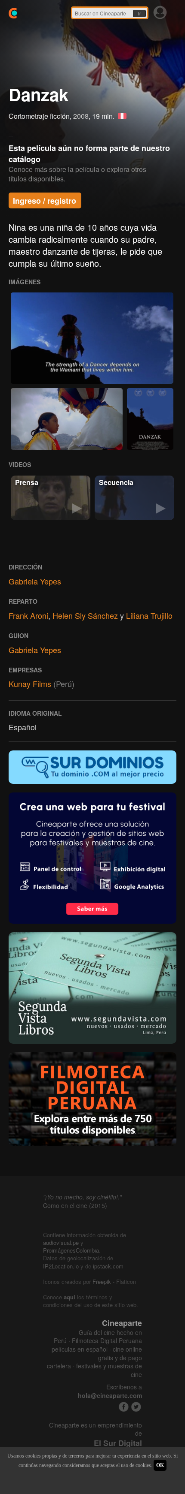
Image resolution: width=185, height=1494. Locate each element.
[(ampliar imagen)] (92, 338)
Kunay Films (30, 683)
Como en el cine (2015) (75, 1205)
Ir (139, 14)
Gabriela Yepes (35, 581)
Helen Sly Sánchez (85, 615)
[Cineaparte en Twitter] (136, 1406)
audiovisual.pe (61, 1242)
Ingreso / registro (44, 200)
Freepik (101, 1281)
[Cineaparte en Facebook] (123, 1406)
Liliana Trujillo (149, 615)
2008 (81, 116)
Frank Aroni (28, 615)
